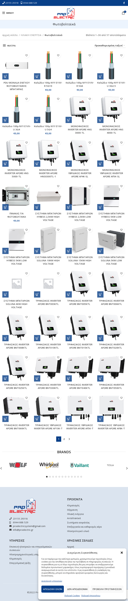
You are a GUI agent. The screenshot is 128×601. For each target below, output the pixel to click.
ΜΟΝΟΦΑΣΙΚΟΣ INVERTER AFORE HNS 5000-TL (17, 173)
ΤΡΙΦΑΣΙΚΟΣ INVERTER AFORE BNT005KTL (79, 302)
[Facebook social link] (124, 3)
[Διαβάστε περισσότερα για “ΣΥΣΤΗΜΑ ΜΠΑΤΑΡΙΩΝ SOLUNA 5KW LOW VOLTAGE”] (100, 251)
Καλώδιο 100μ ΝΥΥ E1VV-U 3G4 (16, 128)
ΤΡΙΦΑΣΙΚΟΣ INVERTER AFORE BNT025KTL (16, 386)
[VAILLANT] (79, 465)
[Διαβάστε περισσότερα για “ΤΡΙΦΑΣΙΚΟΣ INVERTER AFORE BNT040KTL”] (69, 378)
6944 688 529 (30, 2)
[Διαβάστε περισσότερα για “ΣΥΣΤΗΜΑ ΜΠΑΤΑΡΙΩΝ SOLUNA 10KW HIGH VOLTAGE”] (37, 251)
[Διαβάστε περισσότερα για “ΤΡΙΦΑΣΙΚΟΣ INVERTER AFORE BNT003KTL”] (37, 294)
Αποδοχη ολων (52, 589)
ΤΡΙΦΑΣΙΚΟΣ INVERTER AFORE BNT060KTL (16, 427)
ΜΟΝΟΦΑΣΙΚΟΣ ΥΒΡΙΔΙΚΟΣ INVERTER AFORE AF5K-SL (111, 173)
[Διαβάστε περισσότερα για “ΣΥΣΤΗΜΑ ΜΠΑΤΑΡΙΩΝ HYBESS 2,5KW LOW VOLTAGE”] (69, 207)
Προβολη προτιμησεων (107, 589)
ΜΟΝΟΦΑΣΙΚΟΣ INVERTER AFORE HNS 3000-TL (80, 129)
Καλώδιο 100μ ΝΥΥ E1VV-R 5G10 (48, 84)
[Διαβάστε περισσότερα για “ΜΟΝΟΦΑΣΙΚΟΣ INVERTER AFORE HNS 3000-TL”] (69, 120)
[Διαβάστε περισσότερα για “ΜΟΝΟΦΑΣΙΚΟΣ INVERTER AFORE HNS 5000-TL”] (5, 164)
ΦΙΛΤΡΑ (11, 45)
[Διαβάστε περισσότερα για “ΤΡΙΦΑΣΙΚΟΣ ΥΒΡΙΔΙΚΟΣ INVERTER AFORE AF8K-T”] (100, 419)
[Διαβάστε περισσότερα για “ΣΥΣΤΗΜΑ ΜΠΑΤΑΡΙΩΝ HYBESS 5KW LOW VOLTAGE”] (100, 207)
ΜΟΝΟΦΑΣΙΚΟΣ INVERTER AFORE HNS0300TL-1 (48, 173)
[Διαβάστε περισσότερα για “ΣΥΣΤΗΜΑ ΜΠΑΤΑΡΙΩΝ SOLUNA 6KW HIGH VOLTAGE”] (5, 294)
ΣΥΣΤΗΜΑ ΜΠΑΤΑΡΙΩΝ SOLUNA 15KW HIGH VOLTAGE (80, 260)
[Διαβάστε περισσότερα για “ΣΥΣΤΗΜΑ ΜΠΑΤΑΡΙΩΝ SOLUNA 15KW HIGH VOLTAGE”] (69, 251)
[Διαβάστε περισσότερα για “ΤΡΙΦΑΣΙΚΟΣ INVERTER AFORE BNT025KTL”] (5, 378)
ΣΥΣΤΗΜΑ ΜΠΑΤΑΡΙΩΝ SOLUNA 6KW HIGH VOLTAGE (17, 304)
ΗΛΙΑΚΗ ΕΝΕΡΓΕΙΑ (31, 35)
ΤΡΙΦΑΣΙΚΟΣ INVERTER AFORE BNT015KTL (79, 346)
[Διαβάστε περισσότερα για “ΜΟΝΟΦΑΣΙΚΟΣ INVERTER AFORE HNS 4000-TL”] (100, 120)
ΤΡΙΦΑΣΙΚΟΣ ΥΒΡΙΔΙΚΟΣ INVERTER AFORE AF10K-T (48, 427)
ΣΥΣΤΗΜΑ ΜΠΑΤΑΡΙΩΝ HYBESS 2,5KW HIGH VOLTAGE (48, 216)
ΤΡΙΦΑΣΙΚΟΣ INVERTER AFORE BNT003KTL (48, 302)
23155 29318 (12, 2)
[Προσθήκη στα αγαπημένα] (26, 55)
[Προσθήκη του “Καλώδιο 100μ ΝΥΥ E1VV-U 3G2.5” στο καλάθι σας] (100, 76)
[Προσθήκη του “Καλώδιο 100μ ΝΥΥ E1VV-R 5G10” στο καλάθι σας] (37, 76)
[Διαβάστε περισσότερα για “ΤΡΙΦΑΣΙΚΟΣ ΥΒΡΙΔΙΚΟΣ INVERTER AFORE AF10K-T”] (37, 419)
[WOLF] (17, 465)
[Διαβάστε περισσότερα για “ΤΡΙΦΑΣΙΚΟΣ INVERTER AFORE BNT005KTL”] (69, 294)
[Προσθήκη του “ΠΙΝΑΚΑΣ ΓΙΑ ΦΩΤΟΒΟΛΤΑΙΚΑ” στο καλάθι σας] (5, 207)
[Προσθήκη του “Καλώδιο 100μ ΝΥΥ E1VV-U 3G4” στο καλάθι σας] (5, 120)
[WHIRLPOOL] (48, 465)
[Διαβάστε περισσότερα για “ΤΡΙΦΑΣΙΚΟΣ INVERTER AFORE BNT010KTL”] (37, 338)
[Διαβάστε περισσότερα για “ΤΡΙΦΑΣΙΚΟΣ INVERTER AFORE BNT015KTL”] (69, 338)
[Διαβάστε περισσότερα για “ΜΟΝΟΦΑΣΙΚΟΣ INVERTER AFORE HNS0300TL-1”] (37, 164)
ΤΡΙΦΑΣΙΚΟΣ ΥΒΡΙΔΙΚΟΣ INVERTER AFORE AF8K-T (111, 427)
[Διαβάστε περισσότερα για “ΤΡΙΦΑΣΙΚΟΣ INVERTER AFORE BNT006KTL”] (100, 294)
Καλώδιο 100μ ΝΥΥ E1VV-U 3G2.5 (111, 84)
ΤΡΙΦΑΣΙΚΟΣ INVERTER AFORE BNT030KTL (48, 386)
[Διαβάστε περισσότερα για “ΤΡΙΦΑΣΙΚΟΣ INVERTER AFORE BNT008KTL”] (5, 338)
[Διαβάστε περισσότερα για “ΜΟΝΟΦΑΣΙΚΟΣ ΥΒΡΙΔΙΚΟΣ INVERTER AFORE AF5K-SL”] (100, 164)
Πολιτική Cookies (72, 595)
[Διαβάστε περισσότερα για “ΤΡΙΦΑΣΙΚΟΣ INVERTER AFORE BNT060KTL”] (5, 419)
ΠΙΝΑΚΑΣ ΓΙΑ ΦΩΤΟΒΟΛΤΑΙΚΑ (16, 215)
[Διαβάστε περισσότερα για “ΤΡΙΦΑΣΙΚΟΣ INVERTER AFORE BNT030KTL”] (37, 378)
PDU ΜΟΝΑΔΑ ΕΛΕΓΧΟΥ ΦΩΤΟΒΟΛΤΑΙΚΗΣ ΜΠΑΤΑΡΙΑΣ (17, 86)
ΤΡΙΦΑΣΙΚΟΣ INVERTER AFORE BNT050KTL (111, 386)
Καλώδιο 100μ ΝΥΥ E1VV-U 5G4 (48, 128)
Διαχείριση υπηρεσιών (51, 581)
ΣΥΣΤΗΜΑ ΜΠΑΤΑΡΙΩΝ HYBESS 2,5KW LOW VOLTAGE (80, 216)
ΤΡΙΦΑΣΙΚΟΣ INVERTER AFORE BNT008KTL (16, 346)
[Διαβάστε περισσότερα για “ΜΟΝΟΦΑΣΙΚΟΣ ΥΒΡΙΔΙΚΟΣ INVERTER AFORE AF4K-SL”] (69, 164)
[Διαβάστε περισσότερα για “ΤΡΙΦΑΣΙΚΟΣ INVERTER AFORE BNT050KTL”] (100, 378)
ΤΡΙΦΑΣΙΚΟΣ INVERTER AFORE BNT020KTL (111, 346)
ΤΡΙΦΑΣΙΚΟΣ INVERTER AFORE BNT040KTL (79, 386)
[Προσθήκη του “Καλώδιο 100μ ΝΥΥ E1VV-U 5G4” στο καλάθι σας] (37, 120)
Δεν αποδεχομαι (77, 589)
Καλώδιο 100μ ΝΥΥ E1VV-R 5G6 (80, 84)
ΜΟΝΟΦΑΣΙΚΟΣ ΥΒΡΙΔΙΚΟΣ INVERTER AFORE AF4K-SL (79, 173)
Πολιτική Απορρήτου (90, 595)
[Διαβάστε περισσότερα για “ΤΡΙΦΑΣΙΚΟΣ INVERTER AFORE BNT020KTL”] (100, 338)
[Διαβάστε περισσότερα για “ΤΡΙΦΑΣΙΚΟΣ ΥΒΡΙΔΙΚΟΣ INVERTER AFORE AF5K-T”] (69, 419)
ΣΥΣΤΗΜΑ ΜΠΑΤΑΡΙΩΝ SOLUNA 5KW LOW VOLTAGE (111, 260)
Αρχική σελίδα (10, 35)
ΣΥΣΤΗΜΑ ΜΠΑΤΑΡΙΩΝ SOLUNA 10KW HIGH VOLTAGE (48, 260)
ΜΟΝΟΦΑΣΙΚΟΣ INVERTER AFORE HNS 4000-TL (111, 129)
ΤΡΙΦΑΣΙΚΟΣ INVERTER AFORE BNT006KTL (111, 302)
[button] (121, 552)
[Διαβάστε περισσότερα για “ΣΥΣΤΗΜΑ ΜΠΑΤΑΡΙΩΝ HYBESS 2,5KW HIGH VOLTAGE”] (37, 207)
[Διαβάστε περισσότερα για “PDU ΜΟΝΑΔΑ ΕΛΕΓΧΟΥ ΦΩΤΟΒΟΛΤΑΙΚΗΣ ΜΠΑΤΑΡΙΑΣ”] (5, 76)
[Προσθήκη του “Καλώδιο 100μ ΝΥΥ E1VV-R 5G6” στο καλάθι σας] (69, 76)
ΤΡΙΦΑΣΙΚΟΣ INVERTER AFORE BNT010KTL (48, 346)
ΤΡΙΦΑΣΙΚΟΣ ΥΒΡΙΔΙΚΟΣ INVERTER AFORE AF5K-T (79, 427)
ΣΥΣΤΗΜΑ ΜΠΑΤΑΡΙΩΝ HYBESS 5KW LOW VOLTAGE (111, 216)
